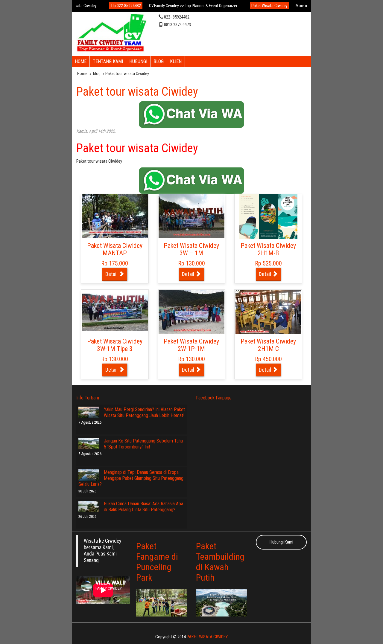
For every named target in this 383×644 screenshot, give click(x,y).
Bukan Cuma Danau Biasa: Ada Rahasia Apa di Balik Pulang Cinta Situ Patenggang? (143, 506)
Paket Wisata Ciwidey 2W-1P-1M (191, 345)
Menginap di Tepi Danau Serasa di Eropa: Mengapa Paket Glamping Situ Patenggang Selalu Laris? (130, 478)
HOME (80, 61)
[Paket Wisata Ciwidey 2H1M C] (268, 312)
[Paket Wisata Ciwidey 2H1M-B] (268, 216)
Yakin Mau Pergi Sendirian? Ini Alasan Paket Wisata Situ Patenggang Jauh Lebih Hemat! (144, 412)
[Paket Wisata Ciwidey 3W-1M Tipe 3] (115, 312)
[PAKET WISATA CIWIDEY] (111, 33)
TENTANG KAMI (108, 61)
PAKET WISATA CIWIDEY (207, 637)
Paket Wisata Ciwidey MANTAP (114, 249)
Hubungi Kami (281, 542)
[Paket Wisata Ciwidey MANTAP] (115, 216)
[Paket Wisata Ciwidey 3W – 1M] (191, 216)
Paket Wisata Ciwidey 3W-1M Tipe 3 (114, 345)
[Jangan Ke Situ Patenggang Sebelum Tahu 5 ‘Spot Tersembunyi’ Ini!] (88, 443)
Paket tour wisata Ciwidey (137, 92)
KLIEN (176, 61)
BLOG (158, 61)
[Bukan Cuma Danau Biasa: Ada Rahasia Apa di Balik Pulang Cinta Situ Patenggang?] (88, 506)
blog (97, 73)
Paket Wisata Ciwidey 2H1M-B (268, 249)
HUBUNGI (138, 61)
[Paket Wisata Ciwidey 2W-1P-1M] (191, 312)
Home (82, 73)
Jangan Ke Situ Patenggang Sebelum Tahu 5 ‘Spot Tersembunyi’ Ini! (143, 444)
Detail (112, 274)
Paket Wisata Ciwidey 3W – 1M (191, 249)
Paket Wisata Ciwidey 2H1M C (268, 345)
